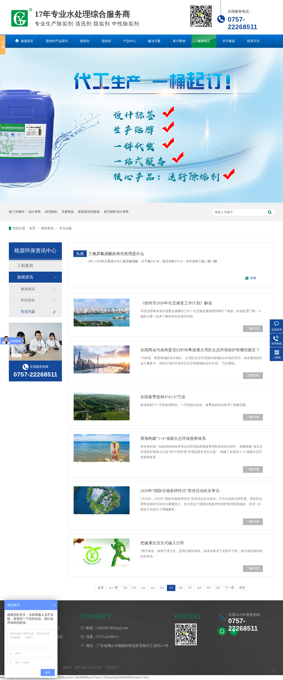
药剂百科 (28, 300)
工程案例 (25, 265)
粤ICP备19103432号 (88, 667)
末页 (242, 587)
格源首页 (27, 41)
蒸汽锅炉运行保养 (116, 211)
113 (152, 587)
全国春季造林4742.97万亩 (162, 397)
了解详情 (253, 328)
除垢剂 (84, 41)
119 (208, 587)
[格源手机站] (201, 16)
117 (189, 587)
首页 (32, 228)
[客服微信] (186, 634)
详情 (253, 278)
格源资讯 (28, 289)
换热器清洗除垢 (89, 211)
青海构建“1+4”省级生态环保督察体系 (173, 438)
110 (125, 587)
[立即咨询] (222, 631)
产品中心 (129, 41)
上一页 (113, 587)
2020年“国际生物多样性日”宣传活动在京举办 (180, 491)
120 (217, 587)
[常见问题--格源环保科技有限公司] (22, 16)
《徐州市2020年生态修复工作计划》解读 (176, 303)
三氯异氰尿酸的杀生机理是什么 (116, 253)
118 (199, 587)
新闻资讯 (47, 228)
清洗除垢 (51, 211)
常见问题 (65, 228)
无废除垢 (67, 211)
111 (134, 587)
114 (162, 587)
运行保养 (34, 211)
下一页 (229, 587)
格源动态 (204, 41)
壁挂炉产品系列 (57, 41)
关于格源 (228, 41)
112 (143, 587)
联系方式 (253, 41)
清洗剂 (54, 628)
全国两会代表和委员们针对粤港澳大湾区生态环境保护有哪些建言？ (200, 350)
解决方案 (154, 41)
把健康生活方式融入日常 (162, 543)
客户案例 (179, 41)
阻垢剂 (106, 41)
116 (180, 587)
